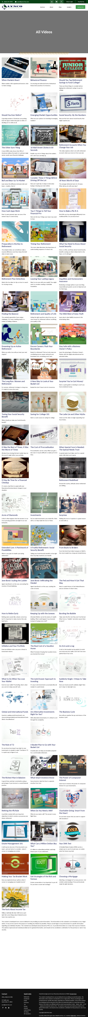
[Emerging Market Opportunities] (44, 112)
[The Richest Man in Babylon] (15, 775)
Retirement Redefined (68, 480)
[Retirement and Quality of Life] (44, 311)
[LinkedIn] (52, 1)
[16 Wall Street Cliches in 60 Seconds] (44, 145)
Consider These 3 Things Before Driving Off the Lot (44, 179)
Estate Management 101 (12, 843)
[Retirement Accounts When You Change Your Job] (72, 142)
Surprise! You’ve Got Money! (71, 381)
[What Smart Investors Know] (44, 775)
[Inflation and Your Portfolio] (15, 643)
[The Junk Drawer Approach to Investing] (44, 676)
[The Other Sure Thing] (15, 145)
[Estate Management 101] (15, 841)
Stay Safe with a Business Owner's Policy (69, 347)
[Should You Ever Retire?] (15, 112)
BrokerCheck (73, 994)
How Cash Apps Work (11, 211)
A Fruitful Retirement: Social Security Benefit (42, 548)
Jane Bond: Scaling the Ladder (14, 580)
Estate (25, 1000)
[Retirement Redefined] (72, 477)
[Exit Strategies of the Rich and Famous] (44, 874)
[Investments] (44, 512)
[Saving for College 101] (44, 412)
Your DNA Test (65, 843)
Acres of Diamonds (10, 515)
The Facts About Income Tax (13, 909)
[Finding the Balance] (15, 311)
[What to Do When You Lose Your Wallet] (15, 676)
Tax (25, 1004)
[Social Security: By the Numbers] (72, 112)
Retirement (26, 997)
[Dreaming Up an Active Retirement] (15, 344)
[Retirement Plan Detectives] (15, 276)
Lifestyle (26, 1008)
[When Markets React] (15, 77)
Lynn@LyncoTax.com (23, 2)
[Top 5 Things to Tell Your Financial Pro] (44, 208)
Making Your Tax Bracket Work (14, 876)
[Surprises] (72, 512)
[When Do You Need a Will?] (44, 808)
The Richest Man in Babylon (13, 777)
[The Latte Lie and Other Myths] (72, 412)
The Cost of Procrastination (42, 447)
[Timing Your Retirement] (44, 241)
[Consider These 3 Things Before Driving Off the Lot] (44, 175)
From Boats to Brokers (68, 547)
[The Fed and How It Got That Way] (72, 578)
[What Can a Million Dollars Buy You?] (44, 841)
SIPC (75, 1015)
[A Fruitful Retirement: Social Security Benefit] (44, 545)
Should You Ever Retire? (12, 115)
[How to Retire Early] (15, 611)
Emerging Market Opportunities (44, 115)
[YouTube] (57, 1)
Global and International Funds (15, 712)
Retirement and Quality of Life (43, 314)
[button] (42, 7)
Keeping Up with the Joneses (43, 613)
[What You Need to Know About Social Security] (72, 241)
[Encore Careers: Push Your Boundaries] (44, 344)
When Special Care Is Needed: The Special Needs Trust (71, 448)
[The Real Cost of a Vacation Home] (44, 643)
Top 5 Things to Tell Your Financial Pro (41, 212)
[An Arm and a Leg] (72, 643)
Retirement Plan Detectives (13, 279)
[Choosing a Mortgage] (72, 874)
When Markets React (11, 80)
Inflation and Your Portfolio (13, 646)
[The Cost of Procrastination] (44, 444)
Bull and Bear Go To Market (13, 180)
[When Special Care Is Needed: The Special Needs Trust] (72, 444)
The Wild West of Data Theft (71, 314)
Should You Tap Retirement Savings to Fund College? (70, 81)
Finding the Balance (10, 314)
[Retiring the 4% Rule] (15, 808)
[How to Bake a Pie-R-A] (72, 208)
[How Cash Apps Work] (15, 208)
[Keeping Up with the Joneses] (44, 611)
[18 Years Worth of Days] (72, 178)
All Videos (26, 1012)
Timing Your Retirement (41, 244)
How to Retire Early (10, 613)
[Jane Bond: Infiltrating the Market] (44, 578)
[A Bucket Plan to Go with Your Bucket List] (44, 742)
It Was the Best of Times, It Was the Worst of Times (15, 448)
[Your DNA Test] (72, 841)
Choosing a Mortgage (68, 876)
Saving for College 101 (40, 414)
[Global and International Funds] (15, 709)
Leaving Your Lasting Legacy (42, 279)
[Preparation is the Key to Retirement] (15, 241)
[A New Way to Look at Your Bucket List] (44, 379)
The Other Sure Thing (11, 147)
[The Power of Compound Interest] (72, 775)
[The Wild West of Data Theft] (72, 311)
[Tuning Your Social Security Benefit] (15, 412)
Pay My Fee (81, 1)
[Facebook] (61, 1)
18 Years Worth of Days (69, 180)
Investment (26, 999)
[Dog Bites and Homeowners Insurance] (72, 276)
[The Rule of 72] (15, 742)
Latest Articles (27, 1010)
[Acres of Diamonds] (15, 512)
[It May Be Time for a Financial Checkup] (15, 477)
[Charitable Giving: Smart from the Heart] (72, 808)
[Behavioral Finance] (44, 77)
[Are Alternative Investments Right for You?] (44, 709)
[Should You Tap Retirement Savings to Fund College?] (72, 77)
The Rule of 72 (8, 744)
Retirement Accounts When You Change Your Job (72, 146)
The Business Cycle (67, 712)
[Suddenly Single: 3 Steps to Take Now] (72, 676)
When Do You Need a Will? (42, 810)
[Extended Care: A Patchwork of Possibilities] (15, 545)
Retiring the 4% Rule (10, 810)
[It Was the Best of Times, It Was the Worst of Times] (15, 444)
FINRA (72, 1015)
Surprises (63, 515)
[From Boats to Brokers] (72, 545)
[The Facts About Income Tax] (15, 907)
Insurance (26, 1002)
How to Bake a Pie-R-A (68, 211)
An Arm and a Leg (66, 646)
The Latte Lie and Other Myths (72, 414)
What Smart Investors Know (42, 777)
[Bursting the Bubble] (72, 611)
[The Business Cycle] (72, 709)
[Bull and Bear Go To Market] (15, 178)
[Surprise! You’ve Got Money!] (72, 379)
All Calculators (27, 1014)
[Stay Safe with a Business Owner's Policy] (72, 344)
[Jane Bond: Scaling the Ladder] (15, 578)
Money (25, 1006)
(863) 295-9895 (8, 2)
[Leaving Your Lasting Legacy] (44, 276)
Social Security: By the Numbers (72, 115)
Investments (36, 515)
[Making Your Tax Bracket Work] (15, 874)
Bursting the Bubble (67, 613)
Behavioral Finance (39, 80)
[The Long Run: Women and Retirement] (15, 379)
